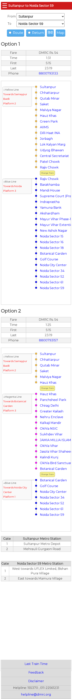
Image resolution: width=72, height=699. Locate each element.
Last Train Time (36, 664)
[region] (36, 618)
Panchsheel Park (53, 400)
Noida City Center (53, 265)
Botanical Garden (53, 253)
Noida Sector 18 (52, 248)
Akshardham (50, 213)
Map (60, 33)
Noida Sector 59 (52, 288)
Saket (44, 104)
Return (37, 33)
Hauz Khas (48, 116)
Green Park (49, 121)
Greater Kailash (51, 411)
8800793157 (48, 340)
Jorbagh (46, 139)
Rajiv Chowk (49, 167)
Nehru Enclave (51, 417)
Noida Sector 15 (51, 236)
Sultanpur (48, 87)
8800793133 (48, 73)
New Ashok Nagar (53, 230)
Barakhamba (50, 184)
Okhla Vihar (49, 446)
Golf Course (49, 259)
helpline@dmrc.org (36, 694)
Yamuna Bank (50, 207)
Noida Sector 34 (52, 271)
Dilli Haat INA (50, 133)
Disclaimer (36, 681)
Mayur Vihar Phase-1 (55, 219)
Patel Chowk (50, 162)
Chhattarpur (50, 93)
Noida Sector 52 (52, 276)
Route (17, 33)
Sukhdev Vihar (51, 434)
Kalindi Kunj (49, 457)
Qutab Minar (50, 98)
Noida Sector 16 (51, 242)
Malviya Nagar (50, 110)
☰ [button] (4, 5)
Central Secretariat (54, 156)
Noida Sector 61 (51, 282)
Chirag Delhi (49, 405)
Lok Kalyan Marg (52, 144)
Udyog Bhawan (52, 150)
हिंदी (50, 33)
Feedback (36, 672)
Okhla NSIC (49, 428)
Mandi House (50, 190)
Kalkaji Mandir (50, 423)
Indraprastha (50, 202)
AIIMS (44, 127)
